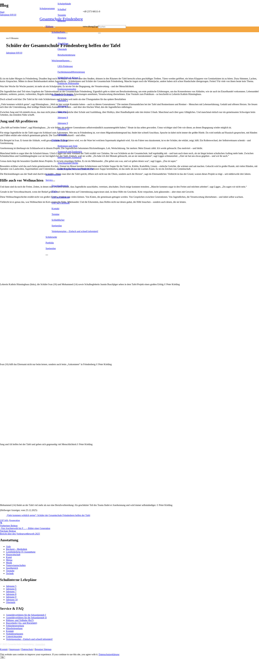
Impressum (14, 649)
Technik (10, 573)
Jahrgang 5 (11, 586)
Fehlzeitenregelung (15, 625)
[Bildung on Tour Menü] (68, 141)
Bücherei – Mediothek (16, 549)
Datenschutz (27, 649)
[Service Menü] (54, 180)
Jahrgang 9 (11, 597)
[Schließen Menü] (47, 254)
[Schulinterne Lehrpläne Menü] (75, 95)
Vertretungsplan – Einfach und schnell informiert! (29, 639)
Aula (8, 546)
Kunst (9, 557)
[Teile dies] (1, 523)
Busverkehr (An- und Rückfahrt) (21, 623)
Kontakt (10, 631)
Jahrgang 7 (11, 591)
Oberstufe (10, 602)
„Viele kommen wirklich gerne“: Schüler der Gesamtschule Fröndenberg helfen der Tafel (48, 515)
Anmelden (40, 644)
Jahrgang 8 (11, 594)
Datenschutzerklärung (109, 654)
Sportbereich (12, 568)
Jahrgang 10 (12, 599)
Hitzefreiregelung (14, 628)
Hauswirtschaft (13, 554)
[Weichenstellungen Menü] (70, 61)
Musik (9, 562)
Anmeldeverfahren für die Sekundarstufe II (26, 617)
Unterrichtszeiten (14, 636)
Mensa (9, 560)
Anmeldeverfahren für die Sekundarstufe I (26, 615)
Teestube (10, 570)
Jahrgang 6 (11, 589)
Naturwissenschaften (16, 565)
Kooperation (14, 520)
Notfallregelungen (14, 633)
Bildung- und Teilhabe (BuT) (20, 620)
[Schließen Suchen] (99, 33)
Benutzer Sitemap (43, 649)
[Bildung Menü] (54, 27)
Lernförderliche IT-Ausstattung (20, 552)
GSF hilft (4, 520)
